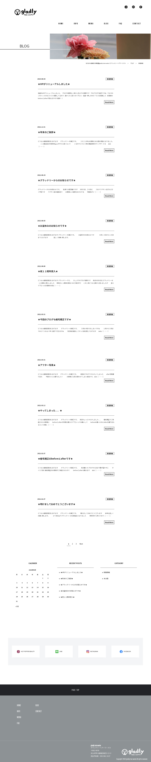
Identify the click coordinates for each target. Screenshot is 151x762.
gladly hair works (131, 759)
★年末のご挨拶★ (47, 132)
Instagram (94, 651)
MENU (91, 23)
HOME (60, 23)
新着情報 (110, 79)
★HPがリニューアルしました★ (54, 84)
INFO (76, 23)
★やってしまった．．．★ (50, 410)
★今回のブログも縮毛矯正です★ (54, 319)
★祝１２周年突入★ (48, 271)
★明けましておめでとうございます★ (56, 504)
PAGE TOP (75, 690)
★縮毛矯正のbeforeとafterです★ (55, 458)
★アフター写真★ (47, 365)
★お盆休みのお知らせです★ (52, 225)
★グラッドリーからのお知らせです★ (57, 180)
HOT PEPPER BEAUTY (28, 651)
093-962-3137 (105, 756)
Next (81, 544)
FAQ (120, 23)
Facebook (127, 651)
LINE (60, 651)
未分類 (106, 578)
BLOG (106, 23)
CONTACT (137, 23)
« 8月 (17, 606)
